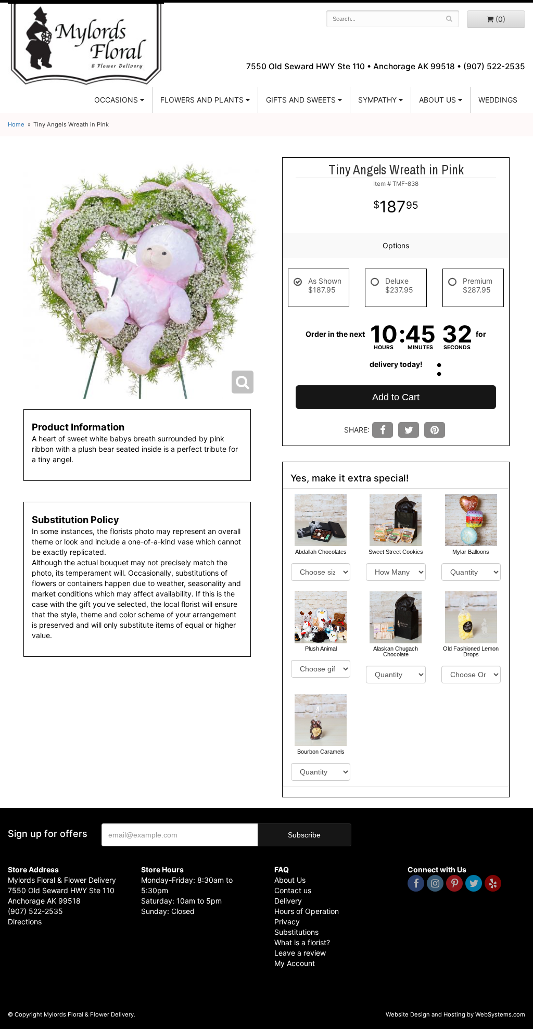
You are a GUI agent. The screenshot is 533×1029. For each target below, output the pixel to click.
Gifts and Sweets (301, 99)
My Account (294, 963)
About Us (290, 879)
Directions (25, 921)
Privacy (287, 921)
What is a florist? (302, 942)
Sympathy (377, 99)
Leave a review (300, 952)
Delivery (288, 900)
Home (16, 124)
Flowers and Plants (202, 99)
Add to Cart (396, 397)
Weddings (497, 99)
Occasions (116, 99)
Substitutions (296, 932)
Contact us (292, 890)
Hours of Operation (306, 911)
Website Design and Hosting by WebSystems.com (455, 1014)
